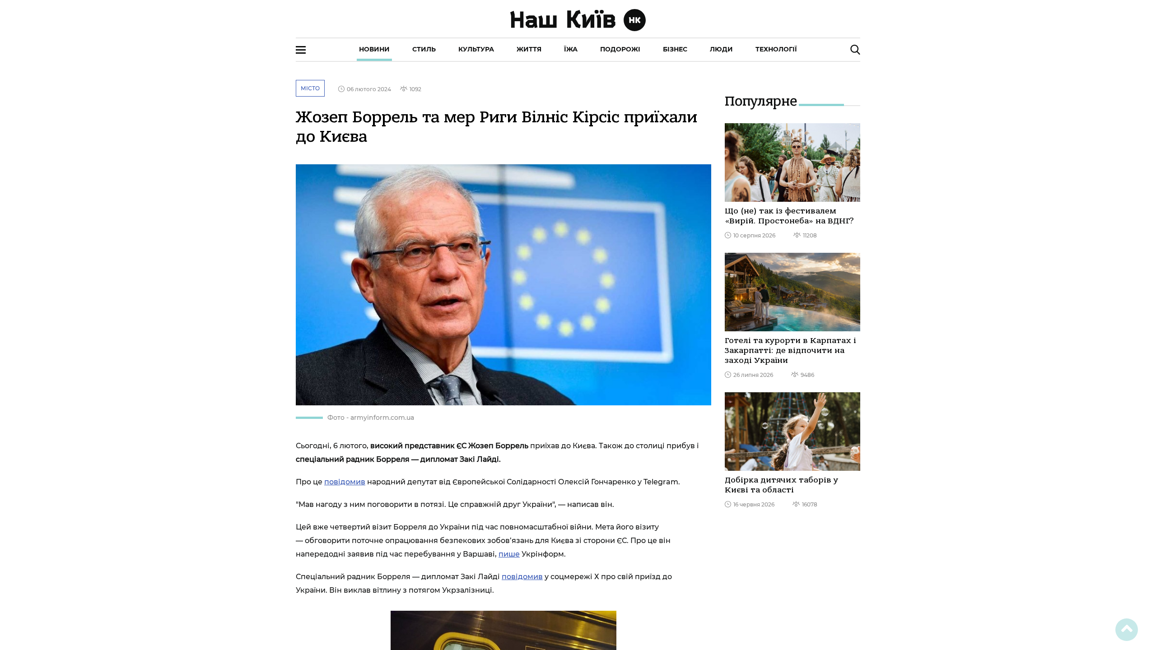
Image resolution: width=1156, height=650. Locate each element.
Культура (476, 49)
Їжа (571, 49)
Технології (776, 49)
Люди (721, 49)
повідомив (344, 482)
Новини (374, 49)
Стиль (424, 49)
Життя (529, 49)
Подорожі (620, 49)
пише (509, 554)
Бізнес (675, 49)
